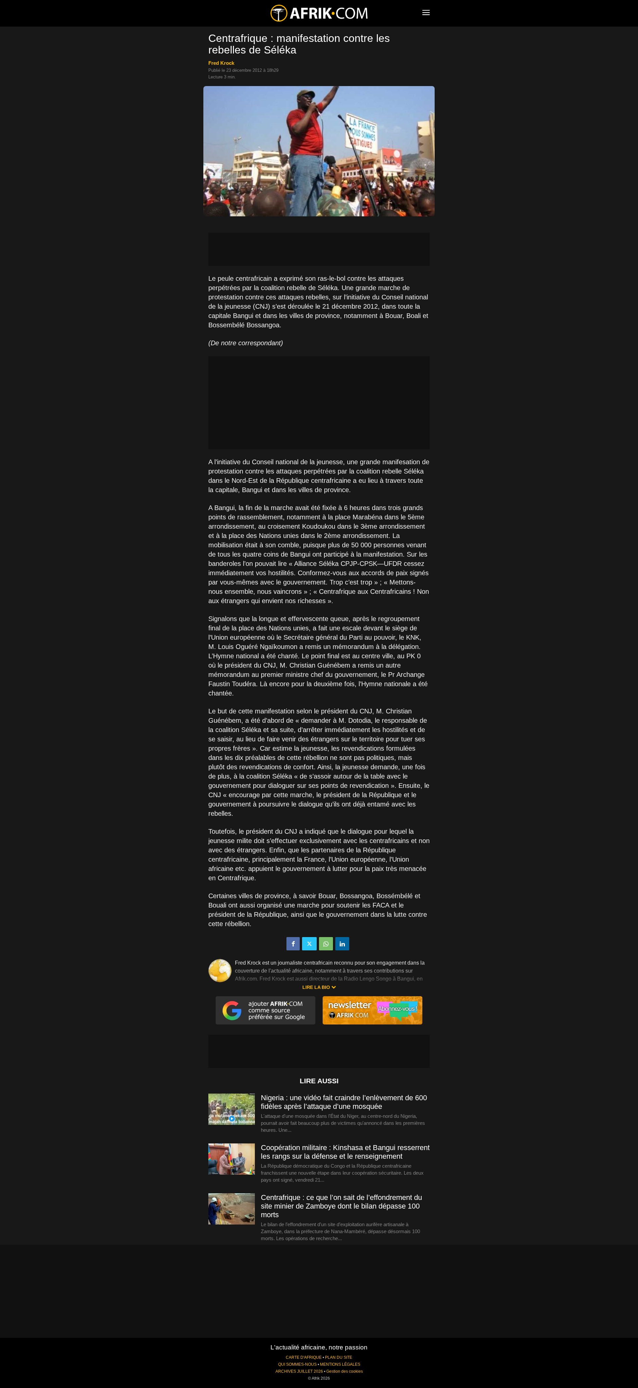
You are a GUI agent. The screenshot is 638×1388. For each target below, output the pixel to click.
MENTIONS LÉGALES (340, 1364)
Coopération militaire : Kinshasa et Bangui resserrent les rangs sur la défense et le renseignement (345, 1151)
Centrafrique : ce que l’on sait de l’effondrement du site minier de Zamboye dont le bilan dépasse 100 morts (341, 1206)
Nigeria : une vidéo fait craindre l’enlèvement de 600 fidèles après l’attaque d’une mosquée (344, 1102)
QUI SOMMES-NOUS (297, 1364)
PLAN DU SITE (338, 1357)
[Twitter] (309, 943)
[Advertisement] (319, 249)
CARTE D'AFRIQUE (304, 1357)
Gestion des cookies (344, 1371)
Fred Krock (221, 63)
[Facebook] (293, 943)
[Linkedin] (342, 943)
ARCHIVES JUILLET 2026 (299, 1371)
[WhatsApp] (326, 943)
